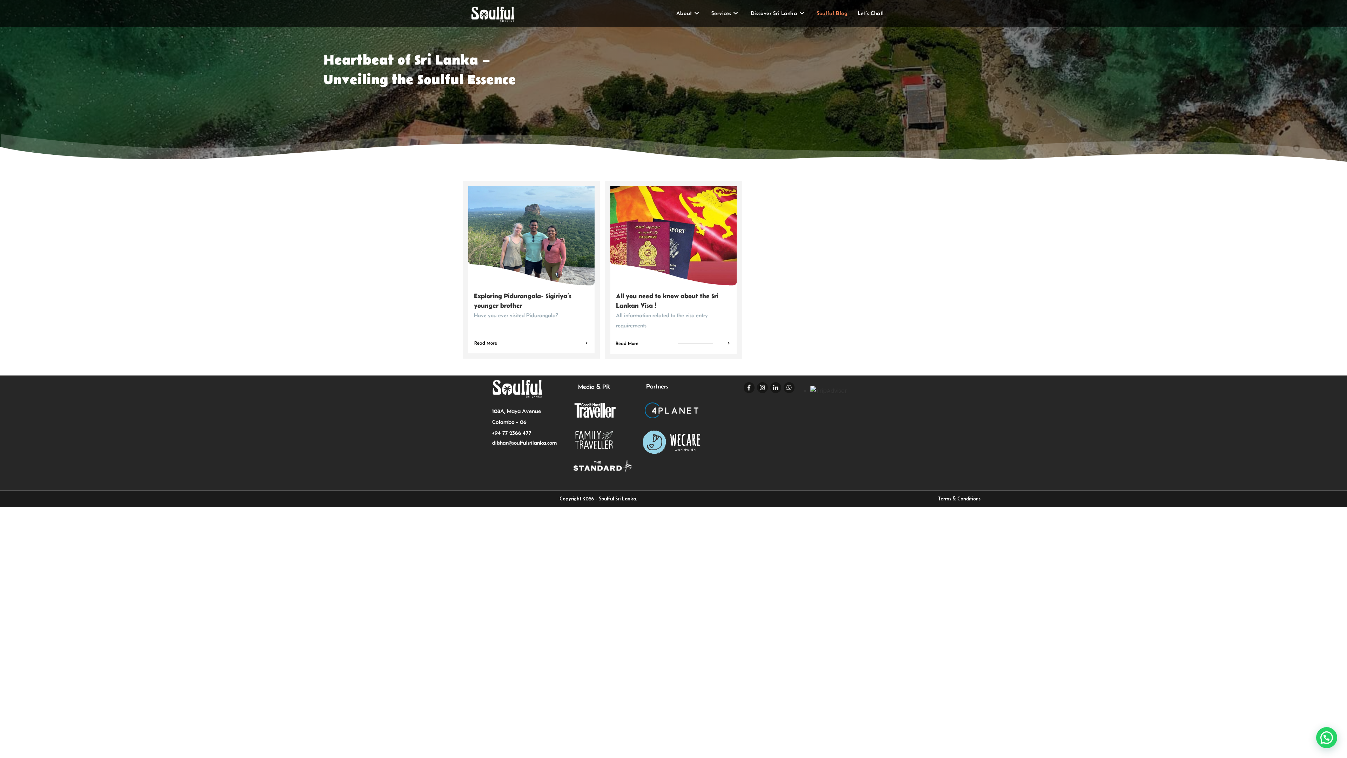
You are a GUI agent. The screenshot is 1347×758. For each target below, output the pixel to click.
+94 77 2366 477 (511, 433)
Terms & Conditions (959, 498)
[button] (1326, 737)
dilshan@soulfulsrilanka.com (524, 443)
